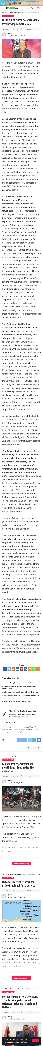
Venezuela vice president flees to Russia (17, 701)
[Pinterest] (21, 669)
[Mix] (30, 669)
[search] (28, 8)
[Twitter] (9, 669)
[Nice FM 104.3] (15, 8)
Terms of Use (22, 1042)
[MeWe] (25, 669)
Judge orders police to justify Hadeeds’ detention (20, 692)
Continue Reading (21, 863)
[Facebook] (5, 669)
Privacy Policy (9, 1042)
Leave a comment (34, 747)
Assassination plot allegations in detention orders (20, 683)
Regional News (8, 16)
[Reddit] (13, 669)
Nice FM (10, 33)
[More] (38, 669)
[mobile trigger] (4, 8)
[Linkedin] (17, 669)
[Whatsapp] (34, 669)
